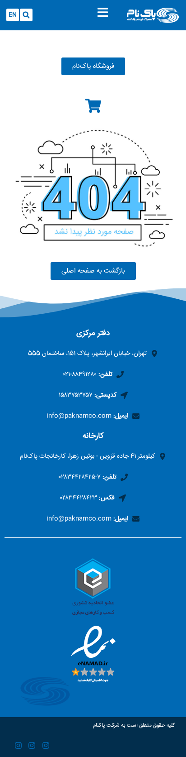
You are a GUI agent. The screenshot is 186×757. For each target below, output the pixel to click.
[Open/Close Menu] (103, 12)
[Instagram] (46, 746)
